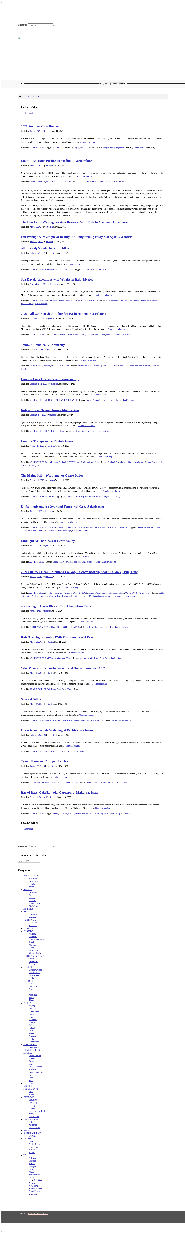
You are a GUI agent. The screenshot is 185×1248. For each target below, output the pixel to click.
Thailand (32, 917)
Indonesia (33, 914)
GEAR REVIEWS (79, 593)
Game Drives (37, 531)
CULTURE (28, 981)
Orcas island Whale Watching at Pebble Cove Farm (57, 730)
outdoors (146, 366)
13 (33, 96)
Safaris (86, 527)
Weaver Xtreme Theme (38, 1213)
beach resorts (100, 782)
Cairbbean (111, 782)
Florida (32, 1163)
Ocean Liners (34, 972)
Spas (62, 431)
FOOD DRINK (30, 1044)
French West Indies (37, 939)
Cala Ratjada (65, 813)
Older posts (27, 113)
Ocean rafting (118, 593)
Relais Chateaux (59, 182)
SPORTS (27, 1139)
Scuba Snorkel (97, 720)
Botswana (58, 527)
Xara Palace (119, 182)
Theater (32, 1000)
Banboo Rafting (95, 366)
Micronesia (33, 1125)
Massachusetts (35, 1174)
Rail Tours (68, 269)
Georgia (32, 1166)
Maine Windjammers (104, 496)
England (62, 462)
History (32, 992)
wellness (110, 431)
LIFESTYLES (29, 1083)
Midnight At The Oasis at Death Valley (48, 541)
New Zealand (34, 1127)
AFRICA (49, 527)
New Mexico (34, 1183)
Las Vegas (38, 1180)
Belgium (32, 1008)
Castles (32, 182)
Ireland (32, 1028)
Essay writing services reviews (112, 84)
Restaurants (34, 1047)
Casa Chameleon (96, 627)
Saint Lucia (34, 950)
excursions (25, 531)
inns (142, 462)
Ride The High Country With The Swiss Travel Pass (57, 637)
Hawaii (32, 1169)
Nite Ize (128, 335)
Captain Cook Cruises (95, 400)
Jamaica (46, 366)
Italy (57, 431)
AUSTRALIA (29, 920)
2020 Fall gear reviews (62, 335)
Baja (108, 300)
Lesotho (32, 898)
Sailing (55, 496)
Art (30, 983)
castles (85, 813)
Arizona (32, 1158)
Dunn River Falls (120, 366)
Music (31, 997)
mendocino (96, 269)
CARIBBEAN (35, 366)
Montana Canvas (96, 596)
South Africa (105, 527)
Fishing (67, 593)
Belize (48, 720)
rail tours (83, 658)
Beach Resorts (51, 300)
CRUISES (49, 400)
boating (56, 813)
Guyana (32, 1136)
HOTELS (41, 182)
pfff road (125, 627)
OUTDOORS (91, 300)
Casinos (32, 1058)
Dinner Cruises (35, 970)
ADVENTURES (36, 147)
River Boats (34, 975)
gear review (69, 596)
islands (119, 782)
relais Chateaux (106, 182)
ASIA (26, 912)
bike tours (86, 269)
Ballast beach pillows (96, 335)
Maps (31, 1114)
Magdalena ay (126, 300)
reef (119, 720)
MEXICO (80, 300)
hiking (131, 366)
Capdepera (76, 813)
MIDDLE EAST (30, 1089)
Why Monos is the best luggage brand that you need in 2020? (63, 668)
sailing (117, 496)
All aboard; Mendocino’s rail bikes (45, 248)
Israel (31, 1091)
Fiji (56, 400)
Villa (69, 182)
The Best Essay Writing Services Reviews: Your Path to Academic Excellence (74, 222)
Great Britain (121, 462)
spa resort (102, 431)
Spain (120, 813)
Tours (66, 366)
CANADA (28, 928)
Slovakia (32, 1036)
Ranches (32, 1069)
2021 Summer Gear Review (40, 126)
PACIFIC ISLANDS (68, 400)
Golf (106, 813)
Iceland (32, 1025)
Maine (48, 496)
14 (36, 96)
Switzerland (60, 658)
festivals (92, 813)
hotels (137, 462)
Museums (33, 995)
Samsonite (138, 147)
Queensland (34, 923)
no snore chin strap (113, 596)
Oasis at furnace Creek (91, 562)
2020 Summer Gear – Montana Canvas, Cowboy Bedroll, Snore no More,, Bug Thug (79, 572)
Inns (78, 462)
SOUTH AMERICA (32, 1133)
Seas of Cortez (27, 303)
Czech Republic (36, 1011)
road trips (67, 531)
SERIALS (94, 527)
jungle (117, 627)
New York (33, 1186)
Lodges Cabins (87, 462)
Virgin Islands (35, 953)
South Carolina (35, 1188)
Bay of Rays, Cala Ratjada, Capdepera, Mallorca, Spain (59, 792)
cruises (109, 400)
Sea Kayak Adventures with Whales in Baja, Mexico (57, 279)
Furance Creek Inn (73, 562)
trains (104, 269)
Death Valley (58, 562)
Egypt (31, 895)
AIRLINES (28, 909)
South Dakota (35, 1191)
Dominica (33, 936)
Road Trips (77, 527)
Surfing (32, 1150)
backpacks (57, 147)
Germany (33, 1019)
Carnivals (33, 986)
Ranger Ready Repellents (114, 147)
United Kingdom (32, 465)
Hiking (91, 593)
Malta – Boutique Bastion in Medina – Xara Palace (56, 160)
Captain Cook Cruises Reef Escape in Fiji (50, 379)
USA (70, 751)
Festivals (32, 989)
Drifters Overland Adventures (148, 527)
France (32, 1017)
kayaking (115, 300)
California (49, 269)
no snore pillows (129, 596)
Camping (58, 593)
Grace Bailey (78, 496)
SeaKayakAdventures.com (152, 300)
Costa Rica (56, 627)
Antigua (32, 782)
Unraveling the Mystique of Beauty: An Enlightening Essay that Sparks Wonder (76, 237)
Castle (82, 182)
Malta (48, 182)
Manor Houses (151, 462)
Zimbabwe (122, 527)
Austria (32, 1006)
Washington (79, 751)
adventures (82, 366)
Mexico (136, 300)
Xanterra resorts (109, 562)
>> (39, 96)
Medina (95, 182)
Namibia (67, 527)
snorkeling (126, 720)
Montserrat (33, 945)
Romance (33, 1075)
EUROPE (27, 1003)
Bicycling (49, 593)
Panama (32, 964)
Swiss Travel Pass (96, 658)
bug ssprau (78, 147)
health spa (76, 431)
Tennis (127, 813)
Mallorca (113, 813)
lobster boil (90, 496)
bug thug (44, 596)
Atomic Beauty (79, 335)
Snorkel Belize (31, 699)
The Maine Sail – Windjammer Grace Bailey (52, 475)
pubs (161, 462)
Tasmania (33, 925)
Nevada (32, 1177)
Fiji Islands (117, 400)
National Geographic (115, 335)
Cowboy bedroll (56, 596)
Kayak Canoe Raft (67, 300)
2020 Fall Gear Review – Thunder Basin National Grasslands (63, 313)
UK (22, 465)
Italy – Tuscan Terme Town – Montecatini (50, 410)
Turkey (32, 1094)
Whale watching (41, 303)
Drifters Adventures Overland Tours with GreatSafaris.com (62, 506)
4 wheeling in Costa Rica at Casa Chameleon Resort (57, 606)
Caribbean (107, 366)
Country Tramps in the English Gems (47, 441)
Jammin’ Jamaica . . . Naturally (43, 345)
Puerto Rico (34, 948)
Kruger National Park (53, 531)
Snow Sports (34, 1147)
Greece (32, 1022)
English (26, 861)
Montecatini (91, 431)
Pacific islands (129, 400)
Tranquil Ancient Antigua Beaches (45, 761)
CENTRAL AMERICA (39, 627)
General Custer (81, 596)
